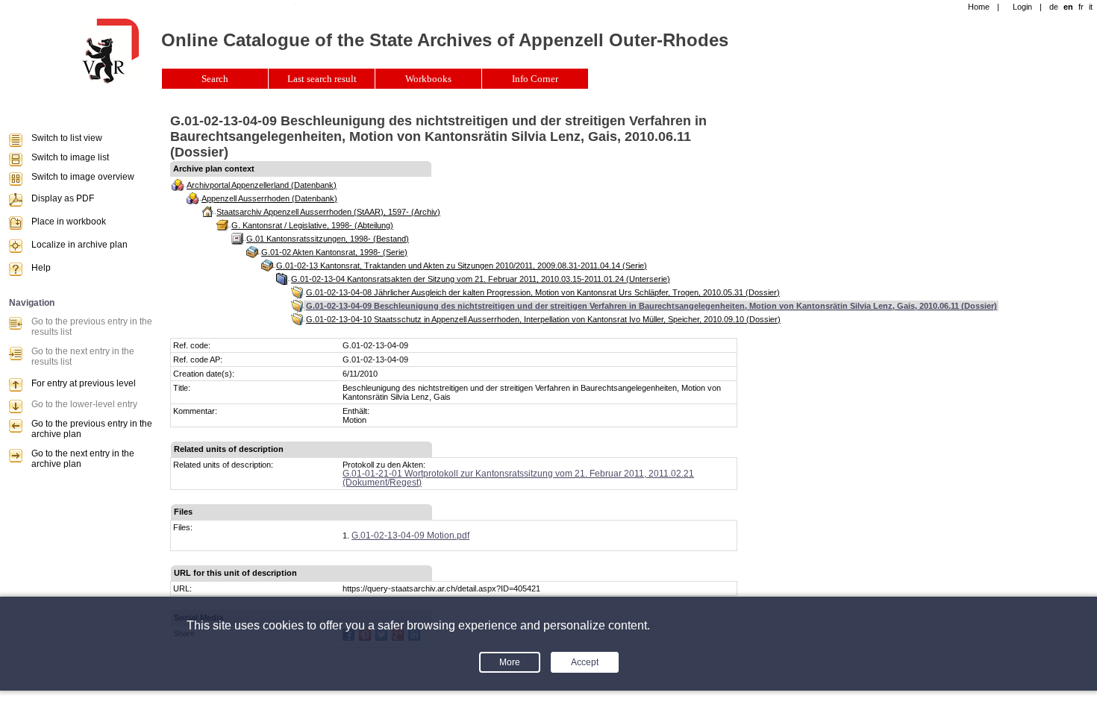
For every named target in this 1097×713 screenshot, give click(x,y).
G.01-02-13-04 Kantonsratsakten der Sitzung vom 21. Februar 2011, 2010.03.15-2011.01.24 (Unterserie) (480, 278)
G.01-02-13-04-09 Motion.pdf (410, 535)
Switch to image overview (82, 177)
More (509, 662)
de (1053, 6)
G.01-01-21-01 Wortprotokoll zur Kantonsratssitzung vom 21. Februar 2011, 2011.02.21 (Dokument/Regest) (518, 478)
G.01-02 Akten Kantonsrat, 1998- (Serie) (334, 252)
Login (1022, 6)
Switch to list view (66, 138)
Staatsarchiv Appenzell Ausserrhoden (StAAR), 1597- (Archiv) (328, 211)
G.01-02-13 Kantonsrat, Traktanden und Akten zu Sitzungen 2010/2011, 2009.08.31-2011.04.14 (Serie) (461, 265)
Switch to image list (70, 157)
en (1068, 6)
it (1091, 6)
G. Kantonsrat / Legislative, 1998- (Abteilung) (312, 225)
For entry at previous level (83, 383)
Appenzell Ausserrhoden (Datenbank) (269, 198)
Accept (584, 662)
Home (979, 6)
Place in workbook (68, 221)
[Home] (110, 80)
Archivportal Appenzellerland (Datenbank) (262, 184)
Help (41, 268)
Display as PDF (62, 198)
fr (1081, 6)
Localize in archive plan (79, 244)
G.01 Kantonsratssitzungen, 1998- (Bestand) (327, 238)
